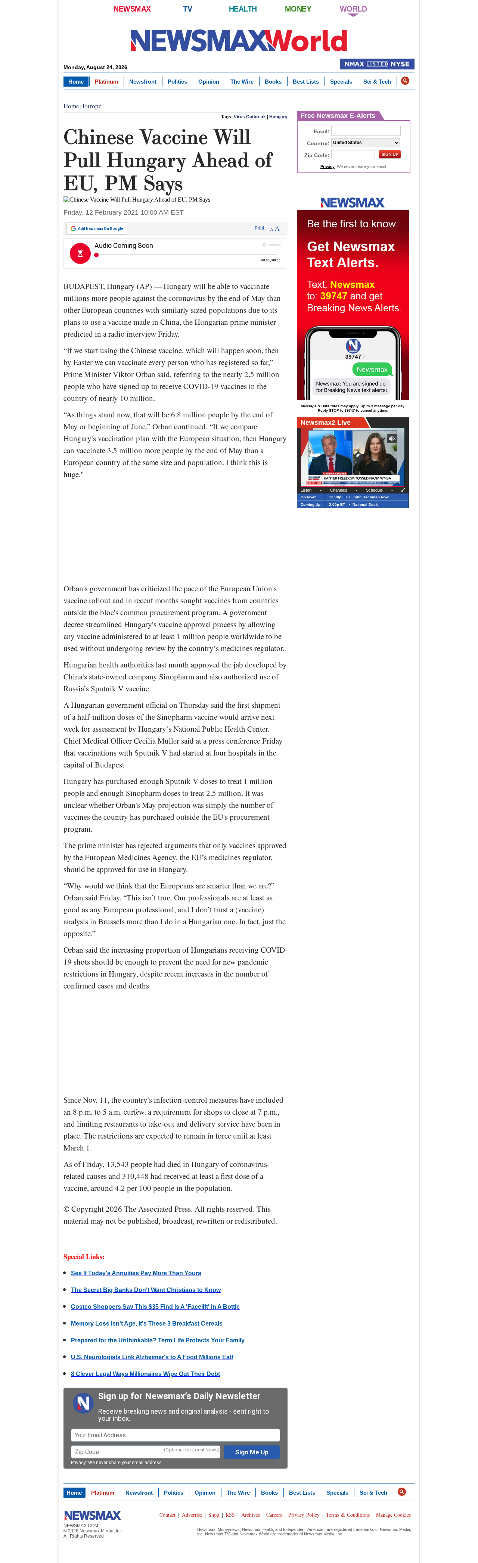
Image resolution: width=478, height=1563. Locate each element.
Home (76, 81)
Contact (167, 1514)
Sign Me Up (252, 1452)
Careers (274, 1514)
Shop (213, 1514)
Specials (341, 81)
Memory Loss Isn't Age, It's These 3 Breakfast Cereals (147, 1323)
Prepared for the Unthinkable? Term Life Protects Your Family (158, 1340)
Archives (250, 1514)
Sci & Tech (377, 81)
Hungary (278, 116)
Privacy (78, 1462)
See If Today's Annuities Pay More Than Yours (136, 1273)
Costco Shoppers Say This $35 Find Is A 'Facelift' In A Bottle (155, 1307)
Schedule (374, 490)
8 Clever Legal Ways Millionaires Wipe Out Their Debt (145, 1374)
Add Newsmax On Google (100, 229)
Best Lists (306, 81)
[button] (405, 81)
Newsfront (142, 81)
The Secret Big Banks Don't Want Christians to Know (146, 1290)
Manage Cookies (393, 1514)
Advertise (192, 1514)
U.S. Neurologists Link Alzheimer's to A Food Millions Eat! (152, 1357)
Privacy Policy (304, 1514)
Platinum (106, 81)
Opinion (208, 81)
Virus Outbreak (250, 116)
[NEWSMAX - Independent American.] (239, 40)
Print (259, 228)
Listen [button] (306, 490)
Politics (177, 81)
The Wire (242, 81)
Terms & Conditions (348, 1514)
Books (273, 81)
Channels (338, 490)
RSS (230, 1514)
